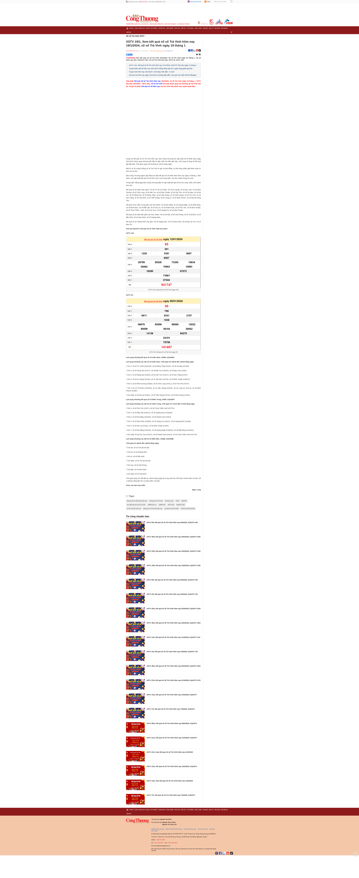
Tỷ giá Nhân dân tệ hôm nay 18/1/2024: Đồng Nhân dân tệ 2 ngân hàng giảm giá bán (160, 68)
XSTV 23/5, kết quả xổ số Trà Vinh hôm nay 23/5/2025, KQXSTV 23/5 (173, 551)
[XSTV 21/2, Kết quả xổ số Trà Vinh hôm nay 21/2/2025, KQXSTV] (135, 742)
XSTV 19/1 (171, 504)
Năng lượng (198, 28)
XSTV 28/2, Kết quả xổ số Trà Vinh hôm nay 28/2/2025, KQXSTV (172, 723)
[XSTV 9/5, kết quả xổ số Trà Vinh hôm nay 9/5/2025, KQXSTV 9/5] (135, 584)
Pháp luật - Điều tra (180, 28)
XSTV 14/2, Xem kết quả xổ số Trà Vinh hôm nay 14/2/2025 (170, 781)
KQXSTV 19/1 (181, 504)
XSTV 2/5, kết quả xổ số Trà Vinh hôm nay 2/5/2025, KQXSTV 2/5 (172, 594)
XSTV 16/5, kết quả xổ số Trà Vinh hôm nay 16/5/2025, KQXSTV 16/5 (173, 565)
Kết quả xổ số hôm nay (150, 86)
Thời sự (131, 28)
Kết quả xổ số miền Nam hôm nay (137, 501)
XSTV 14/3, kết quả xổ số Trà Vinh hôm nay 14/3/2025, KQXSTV (172, 695)
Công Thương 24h (140, 28)
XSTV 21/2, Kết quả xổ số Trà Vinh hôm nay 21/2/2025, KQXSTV (172, 738)
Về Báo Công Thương (157, 829)
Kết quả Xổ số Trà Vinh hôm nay (147, 81)
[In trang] (200, 54)
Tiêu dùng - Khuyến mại (221, 28)
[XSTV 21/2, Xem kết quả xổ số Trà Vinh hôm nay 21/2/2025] (135, 756)
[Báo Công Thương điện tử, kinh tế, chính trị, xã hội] (142, 18)
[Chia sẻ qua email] (197, 54)
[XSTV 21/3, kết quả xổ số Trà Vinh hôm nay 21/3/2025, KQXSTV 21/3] (135, 684)
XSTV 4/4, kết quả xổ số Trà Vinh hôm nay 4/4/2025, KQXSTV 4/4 (172, 652)
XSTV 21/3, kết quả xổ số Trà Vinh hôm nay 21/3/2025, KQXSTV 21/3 (173, 680)
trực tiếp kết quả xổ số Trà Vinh (136, 504)
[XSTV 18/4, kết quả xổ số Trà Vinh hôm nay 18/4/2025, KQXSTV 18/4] (135, 627)
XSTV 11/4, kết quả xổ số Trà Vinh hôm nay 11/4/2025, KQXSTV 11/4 (173, 637)
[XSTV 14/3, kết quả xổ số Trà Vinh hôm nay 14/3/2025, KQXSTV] (135, 698)
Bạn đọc (128, 32)
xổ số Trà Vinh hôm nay (134, 508)
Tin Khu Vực (204, 24)
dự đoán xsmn (169, 501)
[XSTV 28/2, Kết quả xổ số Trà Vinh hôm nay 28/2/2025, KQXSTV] (135, 727)
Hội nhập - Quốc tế (208, 28)
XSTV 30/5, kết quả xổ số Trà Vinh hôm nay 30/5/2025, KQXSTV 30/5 (173, 537)
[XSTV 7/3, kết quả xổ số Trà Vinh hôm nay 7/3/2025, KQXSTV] (135, 713)
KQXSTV (184, 501)
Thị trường (190, 28)
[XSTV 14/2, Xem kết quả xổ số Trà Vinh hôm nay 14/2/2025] (135, 785)
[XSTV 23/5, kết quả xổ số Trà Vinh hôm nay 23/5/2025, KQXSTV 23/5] (135, 555)
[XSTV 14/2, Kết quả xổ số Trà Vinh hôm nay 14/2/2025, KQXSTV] (135, 770)
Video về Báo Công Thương (174, 829)
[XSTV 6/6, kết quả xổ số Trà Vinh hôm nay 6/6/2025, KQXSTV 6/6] (135, 526)
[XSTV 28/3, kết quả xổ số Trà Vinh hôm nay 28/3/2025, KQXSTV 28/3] (135, 670)
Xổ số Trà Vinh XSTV (135, 36)
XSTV (177, 501)
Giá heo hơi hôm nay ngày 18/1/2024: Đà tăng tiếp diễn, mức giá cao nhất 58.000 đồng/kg (162, 75)
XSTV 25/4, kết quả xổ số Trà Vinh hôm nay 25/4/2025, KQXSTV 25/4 (173, 609)
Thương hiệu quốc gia (133, 24)
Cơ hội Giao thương (183, 24)
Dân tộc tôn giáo (170, 24)
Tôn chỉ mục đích (203, 829)
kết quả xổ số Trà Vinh (156, 501)
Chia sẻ (130, 54)
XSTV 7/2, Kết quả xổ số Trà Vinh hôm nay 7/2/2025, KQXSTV (171, 795)
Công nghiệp (169, 28)
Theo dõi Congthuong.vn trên (158, 51)
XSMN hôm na (152, 504)
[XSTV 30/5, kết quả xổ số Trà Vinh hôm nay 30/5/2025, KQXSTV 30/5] (135, 541)
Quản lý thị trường (151, 28)
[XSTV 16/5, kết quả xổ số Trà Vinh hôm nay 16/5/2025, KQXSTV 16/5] (135, 569)
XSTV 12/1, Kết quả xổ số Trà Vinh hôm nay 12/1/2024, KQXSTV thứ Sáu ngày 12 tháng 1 (163, 65)
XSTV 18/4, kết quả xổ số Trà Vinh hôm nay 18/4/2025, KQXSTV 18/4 (173, 623)
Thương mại (161, 28)
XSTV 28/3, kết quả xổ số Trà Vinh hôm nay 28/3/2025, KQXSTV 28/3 (173, 666)
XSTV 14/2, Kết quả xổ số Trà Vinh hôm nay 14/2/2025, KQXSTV (172, 766)
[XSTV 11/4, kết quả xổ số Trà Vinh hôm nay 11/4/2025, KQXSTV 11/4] (135, 641)
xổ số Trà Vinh (156, 84)
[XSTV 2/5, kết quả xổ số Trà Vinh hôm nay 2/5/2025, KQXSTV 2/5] (135, 598)
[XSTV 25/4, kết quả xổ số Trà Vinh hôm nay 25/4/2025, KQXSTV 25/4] (135, 612)
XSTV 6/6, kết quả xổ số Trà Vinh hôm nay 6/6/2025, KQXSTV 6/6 (172, 522)
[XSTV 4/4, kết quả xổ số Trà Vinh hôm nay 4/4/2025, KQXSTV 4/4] (135, 655)
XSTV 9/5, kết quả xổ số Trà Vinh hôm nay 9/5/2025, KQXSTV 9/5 (172, 580)
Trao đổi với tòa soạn (190, 829)
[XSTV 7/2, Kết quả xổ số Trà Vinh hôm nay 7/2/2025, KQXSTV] (135, 799)
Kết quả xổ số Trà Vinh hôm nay (152, 508)
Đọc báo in (144, 24)
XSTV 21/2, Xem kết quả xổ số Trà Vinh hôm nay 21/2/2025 (170, 752)
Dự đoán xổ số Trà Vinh (172, 508)
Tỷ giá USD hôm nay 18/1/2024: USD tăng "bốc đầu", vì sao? (152, 72)
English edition (195, 1)
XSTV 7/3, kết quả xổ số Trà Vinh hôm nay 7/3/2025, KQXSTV (171, 709)
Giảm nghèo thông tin (156, 24)
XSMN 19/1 (162, 504)
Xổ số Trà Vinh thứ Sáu (188, 508)
